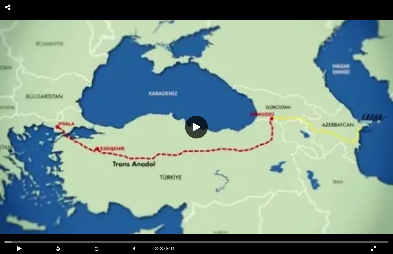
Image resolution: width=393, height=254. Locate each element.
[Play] (196, 127)
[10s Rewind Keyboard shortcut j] (58, 248)
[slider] (196, 242)
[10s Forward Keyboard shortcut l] (96, 248)
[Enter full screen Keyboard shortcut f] (373, 248)
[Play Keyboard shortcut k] (19, 248)
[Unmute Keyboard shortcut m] (135, 248)
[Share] (7, 7)
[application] (196, 127)
